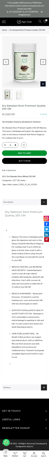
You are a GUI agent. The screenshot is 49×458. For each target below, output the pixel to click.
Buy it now (24, 161)
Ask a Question (9, 170)
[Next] (43, 62)
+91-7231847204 (31, 12)
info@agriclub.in (24, 15)
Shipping (17, 122)
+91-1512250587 (15, 12)
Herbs (23, 180)
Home (4, 30)
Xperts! (30, 446)
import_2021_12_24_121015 (25, 184)
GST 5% (16, 180)
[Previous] (6, 62)
